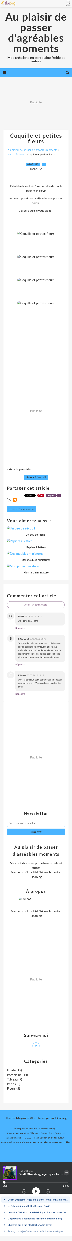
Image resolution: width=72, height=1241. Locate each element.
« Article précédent (20, 469)
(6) (13, 1084)
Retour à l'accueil (36, 477)
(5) (13, 1088)
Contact (58, 1133)
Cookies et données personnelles (33, 1142)
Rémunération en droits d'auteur (49, 1138)
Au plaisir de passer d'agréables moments (36, 33)
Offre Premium (8, 1142)
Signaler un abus (13, 1138)
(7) (14, 1079)
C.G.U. (28, 1138)
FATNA (38, 872)
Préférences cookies (61, 1142)
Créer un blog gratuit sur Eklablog (22, 1133)
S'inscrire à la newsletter (21, 509)
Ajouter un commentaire (35, 605)
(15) (14, 1070)
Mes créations (16, 154)
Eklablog (61, 1118)
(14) (17, 1075)
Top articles (46, 1133)
